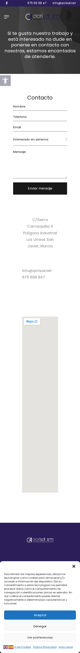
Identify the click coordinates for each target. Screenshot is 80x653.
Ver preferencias (40, 637)
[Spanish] (11, 646)
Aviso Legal (66, 647)
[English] (5, 646)
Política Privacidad (45, 647)
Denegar (40, 626)
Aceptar (40, 615)
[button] (5, 80)
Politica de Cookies (19, 647)
